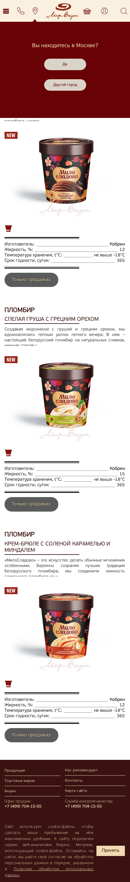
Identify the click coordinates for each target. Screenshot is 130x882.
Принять (110, 850)
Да (65, 64)
